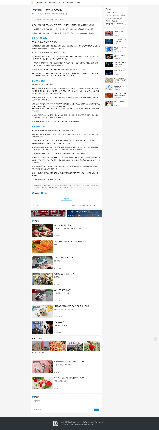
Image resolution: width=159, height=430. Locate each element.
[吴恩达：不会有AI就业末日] (109, 103)
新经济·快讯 (70, 2)
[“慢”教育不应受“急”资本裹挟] (42, 262)
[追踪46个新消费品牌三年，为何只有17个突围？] (42, 311)
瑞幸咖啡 (37, 193)
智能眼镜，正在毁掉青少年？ (113, 21)
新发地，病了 (37, 338)
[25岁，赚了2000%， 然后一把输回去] (109, 41)
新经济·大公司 (53, 2)
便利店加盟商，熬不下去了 (64, 274)
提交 (97, 409)
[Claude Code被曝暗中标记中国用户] (109, 88)
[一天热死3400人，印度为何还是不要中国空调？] (109, 95)
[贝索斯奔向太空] (42, 327)
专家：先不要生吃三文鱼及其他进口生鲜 (69, 242)
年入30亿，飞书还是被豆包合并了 (114, 18)
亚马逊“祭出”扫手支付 (62, 290)
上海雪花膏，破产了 (111, 12)
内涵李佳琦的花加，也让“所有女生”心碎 (69, 362)
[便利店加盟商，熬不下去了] (42, 279)
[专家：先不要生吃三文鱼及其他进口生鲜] (42, 246)
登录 (35, 409)
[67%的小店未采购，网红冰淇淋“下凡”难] (42, 383)
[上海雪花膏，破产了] (109, 33)
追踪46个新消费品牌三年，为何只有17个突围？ (72, 306)
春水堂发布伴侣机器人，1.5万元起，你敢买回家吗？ (120, 80)
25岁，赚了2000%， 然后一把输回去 (115, 15)
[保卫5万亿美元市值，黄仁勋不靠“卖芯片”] (109, 64)
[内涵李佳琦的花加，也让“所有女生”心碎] (42, 366)
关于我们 (78, 2)
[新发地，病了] (66, 346)
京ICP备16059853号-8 (88, 424)
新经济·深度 (55, 14)
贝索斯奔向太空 (60, 322)
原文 (61, 179)
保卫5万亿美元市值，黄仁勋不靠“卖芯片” (116, 24)
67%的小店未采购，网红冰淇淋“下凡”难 (69, 378)
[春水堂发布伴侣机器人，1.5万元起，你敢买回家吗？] (109, 80)
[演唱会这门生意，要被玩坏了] (109, 72)
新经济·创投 (62, 2)
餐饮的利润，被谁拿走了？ (64, 225)
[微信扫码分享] (87, 205)
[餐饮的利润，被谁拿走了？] (42, 230)
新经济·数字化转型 (42, 2)
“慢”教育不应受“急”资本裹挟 (64, 258)
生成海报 (82, 205)
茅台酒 (45, 193)
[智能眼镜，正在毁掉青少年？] (109, 57)
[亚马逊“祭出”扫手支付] (42, 295)
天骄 (33, 14)
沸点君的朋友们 (63, 14)
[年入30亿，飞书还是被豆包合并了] (109, 49)
